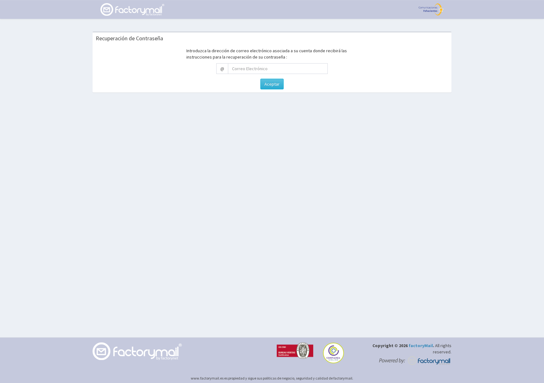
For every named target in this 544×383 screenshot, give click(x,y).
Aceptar (272, 84)
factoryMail (421, 345)
